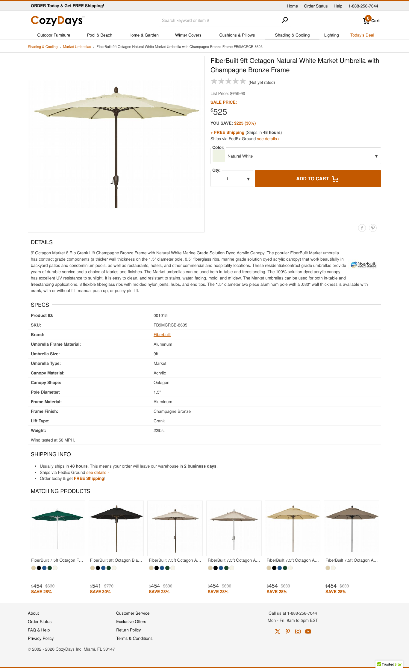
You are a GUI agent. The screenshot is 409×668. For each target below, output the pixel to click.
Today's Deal (362, 35)
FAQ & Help (39, 630)
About (33, 613)
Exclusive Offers (131, 621)
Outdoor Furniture (53, 35)
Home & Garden (143, 35)
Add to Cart (313, 178)
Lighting (331, 35)
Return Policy (128, 630)
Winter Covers (188, 35)
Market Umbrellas (77, 46)
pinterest (288, 631)
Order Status (316, 6)
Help (338, 6)
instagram (298, 631)
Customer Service (132, 613)
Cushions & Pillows (237, 35)
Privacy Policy (41, 638)
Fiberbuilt (162, 334)
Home (292, 6)
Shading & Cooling (292, 35)
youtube (308, 631)
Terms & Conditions (134, 638)
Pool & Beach (99, 35)
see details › (268, 138)
